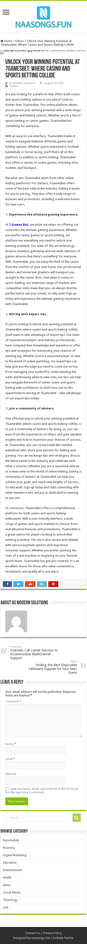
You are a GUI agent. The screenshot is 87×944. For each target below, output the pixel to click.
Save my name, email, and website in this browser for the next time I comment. (42, 790)
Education (9, 862)
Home (7, 41)
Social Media (12, 892)
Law (5, 907)
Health (7, 877)
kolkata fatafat (63, 938)
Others (19, 41)
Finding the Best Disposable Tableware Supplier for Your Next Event (52, 667)
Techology (10, 900)
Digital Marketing (15, 855)
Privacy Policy (52, 933)
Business (9, 847)
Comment (13, 701)
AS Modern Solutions (22, 83)
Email (10, 759)
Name (10, 744)
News (7, 885)
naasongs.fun (40, 938)
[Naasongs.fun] (43, 16)
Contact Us (32, 933)
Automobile (11, 840)
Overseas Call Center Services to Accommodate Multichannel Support (34, 652)
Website (10, 774)
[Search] (76, 818)
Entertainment (12, 870)
